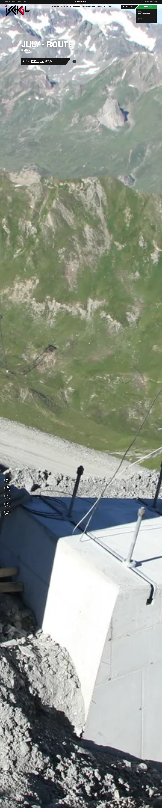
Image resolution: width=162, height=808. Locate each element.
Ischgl (14, 2)
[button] (118, 7)
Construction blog (151, 2)
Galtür (7, 2)
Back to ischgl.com (81, 2)
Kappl (20, 2)
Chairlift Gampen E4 (37, 62)
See (25, 2)
